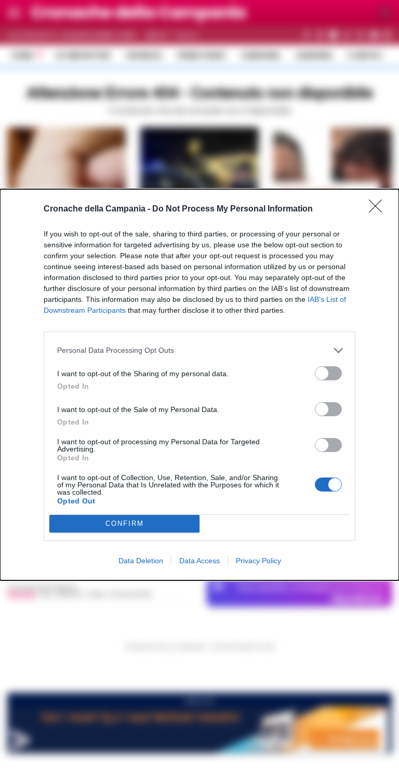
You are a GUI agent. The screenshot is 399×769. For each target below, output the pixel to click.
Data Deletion (140, 560)
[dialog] (199, 384)
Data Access (199, 560)
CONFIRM (124, 523)
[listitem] (199, 350)
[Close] (379, 209)
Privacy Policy (258, 560)
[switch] (328, 373)
